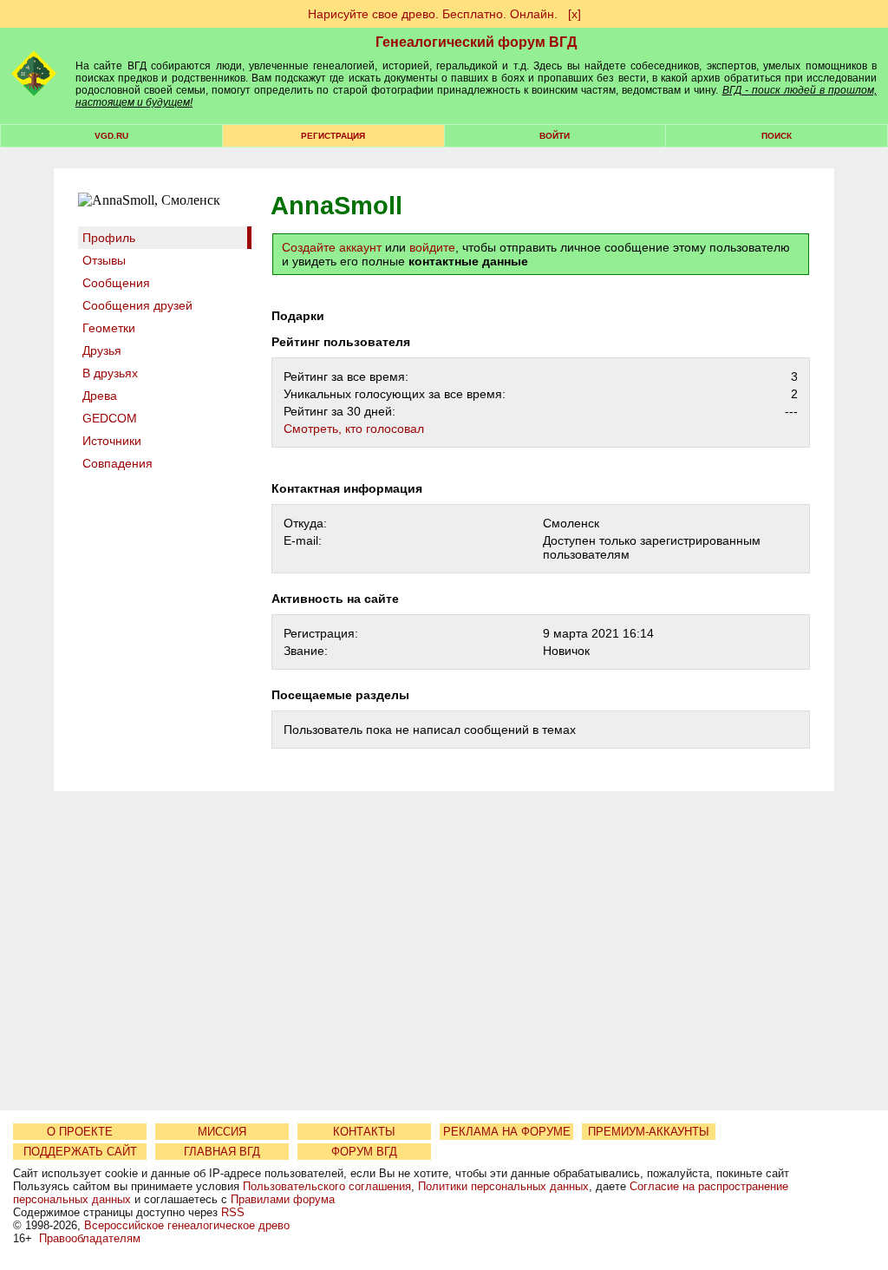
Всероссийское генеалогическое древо (187, 1225)
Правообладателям (89, 1238)
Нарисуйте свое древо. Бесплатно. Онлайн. (433, 14)
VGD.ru (111, 136)
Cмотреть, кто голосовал (354, 428)
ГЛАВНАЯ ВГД (222, 1151)
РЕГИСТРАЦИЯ (333, 136)
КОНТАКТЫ (364, 1131)
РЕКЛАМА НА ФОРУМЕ (507, 1131)
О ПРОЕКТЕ (80, 1131)
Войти (554, 136)
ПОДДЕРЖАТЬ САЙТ (80, 1151)
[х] (574, 14)
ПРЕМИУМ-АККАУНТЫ (648, 1131)
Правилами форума (283, 1199)
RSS (233, 1212)
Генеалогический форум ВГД (476, 42)
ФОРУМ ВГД (364, 1151)
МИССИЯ (222, 1131)
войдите (432, 247)
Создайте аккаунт (332, 247)
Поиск (776, 136)
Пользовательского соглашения (327, 1186)
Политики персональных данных (503, 1186)
